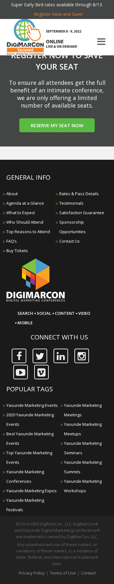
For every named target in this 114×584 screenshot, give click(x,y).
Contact (88, 573)
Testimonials (71, 203)
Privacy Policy (32, 573)
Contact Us (69, 241)
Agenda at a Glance (25, 203)
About (12, 193)
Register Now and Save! (58, 14)
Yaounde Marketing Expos (31, 491)
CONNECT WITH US (59, 337)
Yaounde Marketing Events (32, 405)
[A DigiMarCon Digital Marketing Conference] (35, 300)
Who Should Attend (24, 222)
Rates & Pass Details (79, 193)
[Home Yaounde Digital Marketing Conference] (25, 37)
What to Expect (20, 212)
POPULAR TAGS (29, 389)
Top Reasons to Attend (28, 231)
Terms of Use (63, 573)
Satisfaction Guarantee (81, 212)
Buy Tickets (17, 250)
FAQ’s (11, 241)
